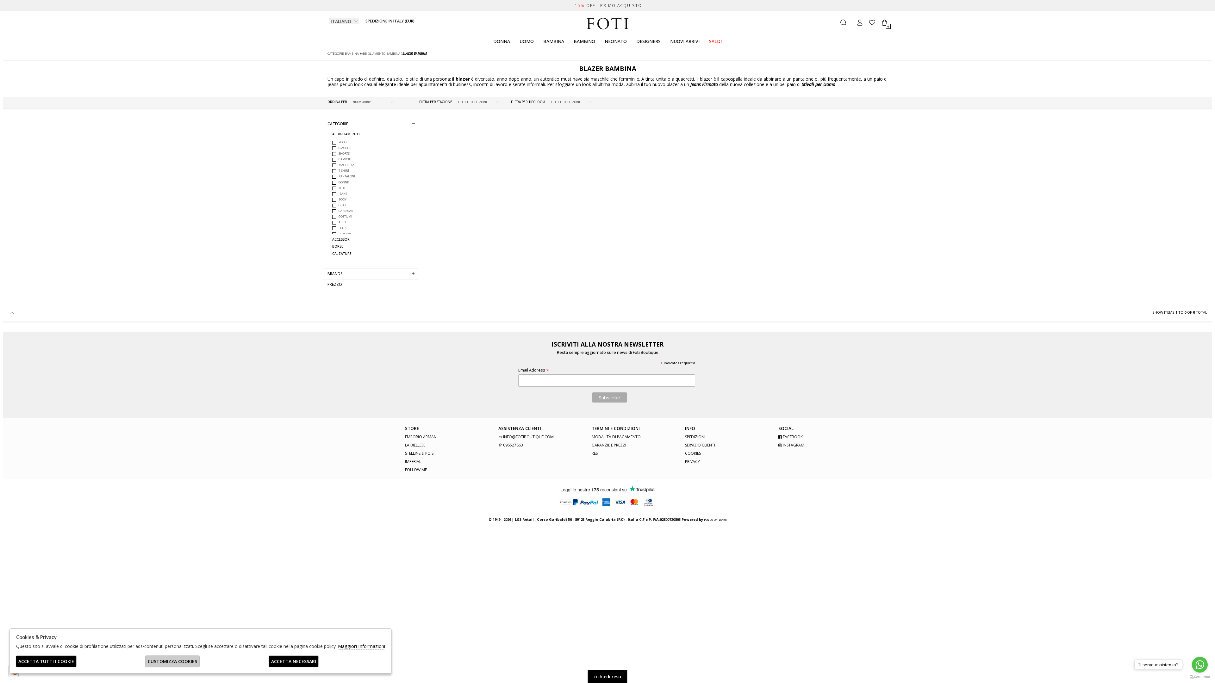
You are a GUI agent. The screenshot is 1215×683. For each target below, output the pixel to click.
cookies (693, 453)
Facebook (792, 437)
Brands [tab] (335, 273)
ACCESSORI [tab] (341, 239)
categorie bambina (343, 54)
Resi (595, 453)
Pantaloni (347, 176)
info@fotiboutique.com (528, 437)
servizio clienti (700, 445)
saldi (715, 41)
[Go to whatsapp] (1200, 665)
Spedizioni (695, 437)
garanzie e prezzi (609, 445)
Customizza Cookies (172, 661)
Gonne (344, 182)
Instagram (793, 445)
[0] (885, 23)
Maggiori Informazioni (361, 646)
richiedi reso (607, 677)
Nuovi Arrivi (685, 41)
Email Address (533, 370)
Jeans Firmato (704, 84)
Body (342, 199)
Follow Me (416, 469)
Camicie (345, 159)
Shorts (344, 153)
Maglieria (346, 165)
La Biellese (415, 445)
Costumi (345, 216)
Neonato (616, 41)
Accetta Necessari (293, 661)
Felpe (343, 228)
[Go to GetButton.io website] (1200, 677)
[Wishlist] (872, 23)
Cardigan (346, 211)
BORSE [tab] (337, 246)
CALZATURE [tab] (342, 254)
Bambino (584, 41)
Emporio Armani (421, 437)
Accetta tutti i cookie (46, 661)
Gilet (342, 205)
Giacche (345, 148)
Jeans (343, 194)
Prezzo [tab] (334, 284)
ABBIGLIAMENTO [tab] (346, 134)
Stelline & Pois (419, 453)
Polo (342, 142)
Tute (342, 188)
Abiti (342, 222)
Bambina (553, 41)
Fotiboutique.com (607, 24)
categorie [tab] (337, 123)
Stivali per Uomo (818, 84)
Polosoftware (715, 520)
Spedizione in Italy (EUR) (389, 21)
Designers (648, 41)
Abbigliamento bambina (380, 54)
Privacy (692, 461)
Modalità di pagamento (616, 437)
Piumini (345, 234)
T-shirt (344, 171)
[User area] (860, 23)
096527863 (512, 445)
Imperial (413, 461)
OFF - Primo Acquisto (607, 5)
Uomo (527, 41)
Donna (501, 41)
